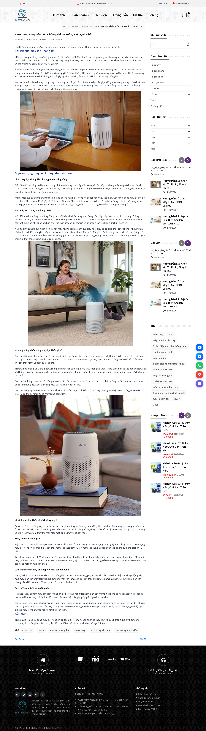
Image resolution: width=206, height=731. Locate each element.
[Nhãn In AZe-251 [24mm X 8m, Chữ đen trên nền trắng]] (156, 447)
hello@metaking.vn (107, 713)
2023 (153, 143)
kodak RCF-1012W (162, 381)
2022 (153, 149)
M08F (155, 404)
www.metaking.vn (86, 713)
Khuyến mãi (156, 88)
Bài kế (143, 639)
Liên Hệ (80, 688)
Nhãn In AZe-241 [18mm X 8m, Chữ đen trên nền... (176, 467)
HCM (24, 3)
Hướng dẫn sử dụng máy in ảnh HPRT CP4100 (174, 202)
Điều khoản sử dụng (148, 694)
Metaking (21, 688)
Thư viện (100, 15)
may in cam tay (161, 398)
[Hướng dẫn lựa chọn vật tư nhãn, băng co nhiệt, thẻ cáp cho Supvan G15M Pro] (156, 184)
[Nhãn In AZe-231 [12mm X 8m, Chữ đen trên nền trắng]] (156, 488)
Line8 (171, 334)
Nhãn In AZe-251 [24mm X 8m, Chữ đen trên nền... (176, 446)
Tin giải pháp (157, 76)
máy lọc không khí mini (165, 386)
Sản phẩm (79, 15)
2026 (153, 125)
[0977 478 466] (199, 365)
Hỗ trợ (154, 94)
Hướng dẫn (120, 15)
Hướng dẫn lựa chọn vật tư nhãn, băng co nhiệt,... (175, 184)
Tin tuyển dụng (158, 82)
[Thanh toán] (199, 383)
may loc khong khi (163, 375)
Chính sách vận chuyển (149, 697)
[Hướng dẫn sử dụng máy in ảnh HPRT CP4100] (156, 202)
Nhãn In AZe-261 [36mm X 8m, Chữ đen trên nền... (176, 426)
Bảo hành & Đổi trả (147, 709)
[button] (182, 160)
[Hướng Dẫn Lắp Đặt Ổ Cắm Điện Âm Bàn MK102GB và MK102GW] (156, 220)
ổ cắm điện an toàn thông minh (170, 346)
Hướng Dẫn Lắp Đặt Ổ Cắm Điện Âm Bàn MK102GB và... (175, 220)
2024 (153, 137)
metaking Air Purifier (127, 630)
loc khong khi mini (100, 630)
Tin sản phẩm (157, 70)
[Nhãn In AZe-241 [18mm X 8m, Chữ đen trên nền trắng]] (156, 468)
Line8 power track (162, 352)
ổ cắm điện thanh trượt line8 (168, 363)
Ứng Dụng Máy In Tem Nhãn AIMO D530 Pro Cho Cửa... (171, 169)
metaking (158, 334)
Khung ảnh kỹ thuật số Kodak (169, 392)
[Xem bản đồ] (199, 374)
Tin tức (138, 15)
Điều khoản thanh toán (149, 705)
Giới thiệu (60, 15)
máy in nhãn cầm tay (164, 340)
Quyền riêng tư (145, 701)
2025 (153, 131)
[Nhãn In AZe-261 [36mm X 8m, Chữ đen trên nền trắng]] (156, 427)
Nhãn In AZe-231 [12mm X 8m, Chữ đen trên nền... (176, 487)
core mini (27, 630)
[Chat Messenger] (199, 356)
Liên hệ (153, 15)
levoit (177, 398)
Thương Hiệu (157, 106)
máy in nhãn (159, 357)
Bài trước (20, 639)
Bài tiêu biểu (159, 159)
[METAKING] (24, 15)
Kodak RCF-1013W (162, 369)
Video (153, 100)
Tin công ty (156, 64)
